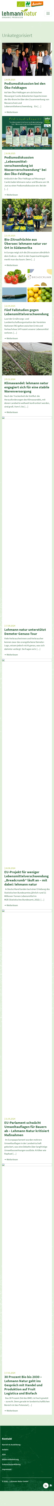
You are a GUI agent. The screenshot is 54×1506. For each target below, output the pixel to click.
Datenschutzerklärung (11, 1464)
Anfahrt (5, 1449)
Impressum (6, 1469)
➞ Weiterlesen (11, 112)
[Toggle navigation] (48, 13)
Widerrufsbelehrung (10, 1459)
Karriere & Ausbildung (11, 1444)
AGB (4, 1454)
